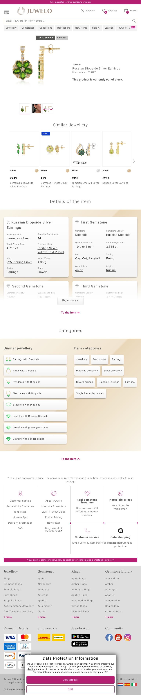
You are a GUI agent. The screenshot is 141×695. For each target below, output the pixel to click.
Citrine (42, 611)
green (79, 270)
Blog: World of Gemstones (53, 530)
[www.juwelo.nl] (120, 684)
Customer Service (20, 501)
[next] (133, 161)
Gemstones (28, 28)
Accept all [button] (70, 680)
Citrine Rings (79, 606)
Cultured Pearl (113, 611)
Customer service (87, 537)
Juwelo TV (126, 28)
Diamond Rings (13, 584)
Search (134, 21)
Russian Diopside (118, 235)
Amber (109, 584)
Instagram (127, 637)
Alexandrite (44, 584)
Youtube (118, 637)
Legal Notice (15, 682)
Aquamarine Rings (82, 600)
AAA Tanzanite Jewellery (18, 611)
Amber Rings (79, 584)
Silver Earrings (84, 382)
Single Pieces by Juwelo (90, 393)
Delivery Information (20, 523)
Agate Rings (78, 578)
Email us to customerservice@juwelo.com (97, 543)
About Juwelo (54, 501)
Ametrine (43, 595)
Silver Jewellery (113, 371)
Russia (111, 270)
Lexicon (109, 28)
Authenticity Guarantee (20, 506)
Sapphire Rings (13, 600)
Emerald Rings (12, 589)
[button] (6, 11)
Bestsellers (63, 28)
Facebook (109, 637)
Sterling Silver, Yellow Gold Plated (51, 250)
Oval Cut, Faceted (87, 258)
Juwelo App (20, 517)
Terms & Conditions (15, 679)
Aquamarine (45, 606)
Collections (45, 28)
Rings (7, 578)
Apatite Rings (79, 595)
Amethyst (43, 589)
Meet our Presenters (53, 506)
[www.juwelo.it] (134, 684)
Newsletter (53, 523)
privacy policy (97, 672)
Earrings (12, 272)
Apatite (42, 600)
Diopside (81, 235)
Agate (41, 578)
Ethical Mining (53, 517)
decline (31, 669)
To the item (68, 313)
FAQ (20, 528)
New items (81, 28)
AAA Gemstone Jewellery (19, 606)
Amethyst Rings (80, 589)
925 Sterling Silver (19, 262)
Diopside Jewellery (87, 371)
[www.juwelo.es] (127, 684)
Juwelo (43, 272)
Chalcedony (112, 606)
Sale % (96, 28)
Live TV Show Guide (54, 512)
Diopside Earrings (109, 382)
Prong (110, 258)
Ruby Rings (10, 595)
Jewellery (11, 28)
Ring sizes (20, 512)
